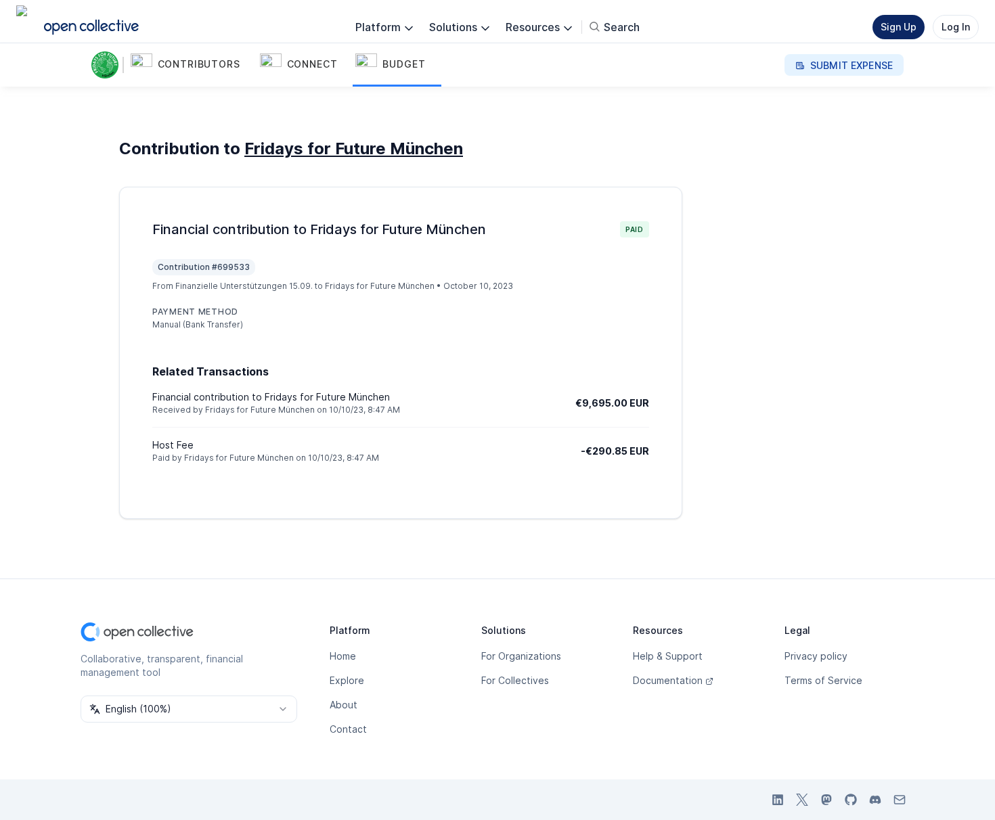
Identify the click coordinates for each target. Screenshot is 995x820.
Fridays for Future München (353, 148)
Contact (348, 729)
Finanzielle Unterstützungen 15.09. (244, 286)
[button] (192, 65)
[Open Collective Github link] (850, 799)
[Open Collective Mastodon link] (826, 799)
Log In (956, 26)
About (343, 704)
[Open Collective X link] (802, 799)
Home (343, 656)
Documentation (668, 680)
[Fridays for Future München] (107, 64)
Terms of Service (823, 680)
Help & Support (668, 656)
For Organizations (521, 656)
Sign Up (898, 26)
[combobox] (189, 709)
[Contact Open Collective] (899, 799)
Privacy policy (815, 656)
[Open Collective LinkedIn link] (777, 799)
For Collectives (515, 680)
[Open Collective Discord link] (875, 799)
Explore (347, 680)
